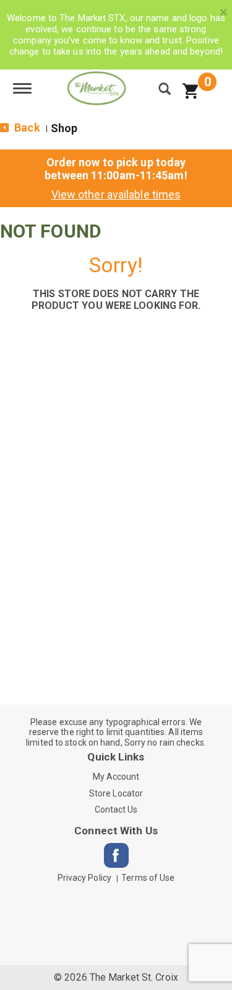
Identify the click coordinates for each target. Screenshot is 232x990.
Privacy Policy (84, 878)
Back (26, 127)
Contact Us (116, 809)
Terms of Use (147, 878)
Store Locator (116, 793)
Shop (64, 128)
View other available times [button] (116, 194)
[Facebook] (116, 855)
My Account (116, 777)
